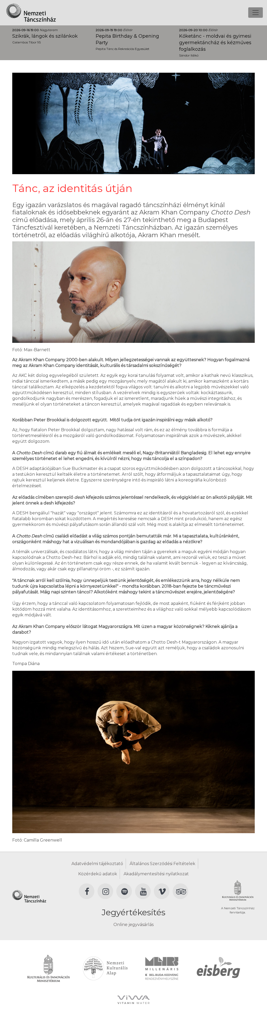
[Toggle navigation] (255, 12)
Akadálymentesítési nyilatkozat (156, 873)
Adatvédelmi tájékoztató (97, 863)
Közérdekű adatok (97, 873)
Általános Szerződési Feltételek (162, 863)
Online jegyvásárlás (133, 924)
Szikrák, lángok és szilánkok (45, 36)
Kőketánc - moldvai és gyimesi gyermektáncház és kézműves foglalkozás (215, 42)
